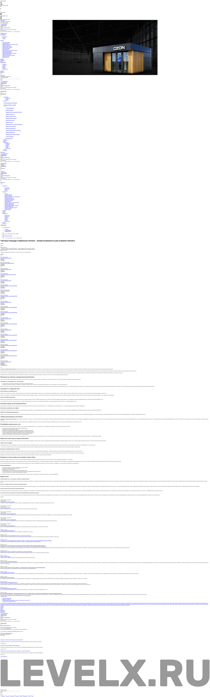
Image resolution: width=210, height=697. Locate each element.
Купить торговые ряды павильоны (7, 525)
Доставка (2, 60)
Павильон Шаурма (6, 43)
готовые (101, 603)
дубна (114, 603)
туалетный (56, 605)
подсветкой (107, 604)
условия (81, 605)
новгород (40, 604)
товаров (25, 605)
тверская (19, 605)
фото (92, 605)
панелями (99, 604)
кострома (160, 603)
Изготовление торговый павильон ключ (8, 582)
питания (103, 604)
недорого (33, 604)
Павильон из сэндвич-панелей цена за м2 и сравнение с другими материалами (15, 650)
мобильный (202, 603)
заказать (118, 603)
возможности (20, 595)
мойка (10, 604)
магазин (182, 603)
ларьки (173, 603)
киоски (148, 603)
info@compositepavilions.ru (5, 27)
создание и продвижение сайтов (13, 631)
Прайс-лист (5, 64)
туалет (49, 605)
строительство (8, 605)
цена (100, 605)
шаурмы (112, 605)
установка (89, 605)
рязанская (177, 604)
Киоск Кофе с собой (6, 48)
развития (162, 604)
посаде (114, 604)
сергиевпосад (191, 604)
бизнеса (29, 595)
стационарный (205, 604)
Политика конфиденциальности (6, 633)
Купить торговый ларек (5, 556)
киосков (151, 603)
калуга (130, 603)
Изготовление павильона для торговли (8, 588)
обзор (50, 604)
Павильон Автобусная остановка (9, 55)
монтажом (19, 604)
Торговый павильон (6, 42)
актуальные (23, 603)
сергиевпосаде (197, 604)
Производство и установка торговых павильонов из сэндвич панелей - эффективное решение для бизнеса (22, 545)
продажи (142, 604)
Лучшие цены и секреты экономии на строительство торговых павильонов (16, 551)
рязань (180, 604)
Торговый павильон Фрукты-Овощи (9, 53)
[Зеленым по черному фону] (0, 11)
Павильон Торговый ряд (7, 51)
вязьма (90, 603)
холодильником (96, 605)
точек (47, 605)
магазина (186, 603)
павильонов (85, 604)
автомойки (9, 603)
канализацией (138, 603)
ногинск (13, 595)
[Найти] (1, 80)
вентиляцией (47, 603)
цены (107, 605)
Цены (1, 61)
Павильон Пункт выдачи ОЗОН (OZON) (10, 44)
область (53, 604)
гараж (93, 603)
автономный (14, 603)
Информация (3, 62)
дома (108, 603)
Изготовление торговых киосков (7, 577)
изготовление (126, 603)
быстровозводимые (35, 603)
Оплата (4, 66)
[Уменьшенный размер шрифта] (0, 1)
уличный (78, 605)
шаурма (109, 605)
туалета (52, 605)
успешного (26, 595)
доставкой (111, 603)
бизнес (27, 603)
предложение (122, 604)
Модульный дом (6, 57)
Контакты (2, 72)
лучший (179, 603)
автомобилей (4, 603)
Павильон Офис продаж (7, 46)
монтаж (15, 604)
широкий (116, 605)
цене (105, 605)
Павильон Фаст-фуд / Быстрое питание (10, 50)
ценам (102, 605)
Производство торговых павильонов (8, 519)
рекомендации (166, 604)
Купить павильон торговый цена (7, 572)
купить (168, 603)
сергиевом (187, 604)
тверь (23, 605)
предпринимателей (133, 604)
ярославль (123, 605)
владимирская (60, 603)
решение (171, 604)
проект (149, 604)
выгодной (71, 603)
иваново (122, 603)
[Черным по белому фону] (0, 6)
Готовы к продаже (6, 56)
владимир (56, 603)
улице (68, 605)
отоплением (68, 604)
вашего (43, 603)
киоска (145, 603)
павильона (76, 604)
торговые (2, 595)
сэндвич (16, 605)
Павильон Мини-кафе (7, 54)
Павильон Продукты (6, 45)
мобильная (194, 603)
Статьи (4, 68)
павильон (72, 604)
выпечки (83, 603)
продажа (139, 604)
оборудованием (57, 604)
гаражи (95, 603)
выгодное (68, 603)
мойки (13, 604)
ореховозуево (63, 604)
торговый (40, 605)
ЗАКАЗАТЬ (3, 260)
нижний (36, 604)
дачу (106, 603)
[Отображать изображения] (1, 13)
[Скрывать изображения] (1, 14)
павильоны (10, 595)
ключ (154, 603)
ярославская (127, 605)
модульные (2, 604)
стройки (13, 605)
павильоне (80, 604)
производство (153, 604)
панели (96, 604)
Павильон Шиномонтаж (7, 52)
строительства (3, 605)
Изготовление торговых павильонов (8, 513)
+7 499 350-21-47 (5, 23)
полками (111, 604)
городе (98, 603)
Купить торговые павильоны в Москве (8, 561)
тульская (65, 605)
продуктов (146, 604)
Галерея (4, 38)
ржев (174, 604)
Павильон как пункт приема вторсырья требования (10, 645)
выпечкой (87, 603)
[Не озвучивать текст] (1, 18)
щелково (119, 605)
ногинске (47, 604)
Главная (1, 606)
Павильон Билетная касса (7, 47)
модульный (7, 604)
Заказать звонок (3, 25)
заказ (116, 603)
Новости (4, 67)
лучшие (16, 595)
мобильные (198, 603)
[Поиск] (1, 73)
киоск (143, 603)
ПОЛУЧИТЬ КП (3, 33)
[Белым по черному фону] (0, 7)
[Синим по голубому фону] (0, 9)
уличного (71, 605)
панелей (93, 604)
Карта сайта (2, 635)
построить (117, 604)
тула (62, 605)
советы (201, 604)
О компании (2, 34)
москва (22, 604)
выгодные (75, 603)
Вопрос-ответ (8, 148)
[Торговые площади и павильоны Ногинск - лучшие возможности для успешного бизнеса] (17, 249)
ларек (171, 603)
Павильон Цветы (6, 49)
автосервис (19, 603)
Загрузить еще (3, 365)
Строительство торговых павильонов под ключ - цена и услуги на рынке (15, 535)
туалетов (59, 605)
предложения (127, 604)
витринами (52, 603)
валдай (40, 603)
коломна (156, 603)
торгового (32, 605)
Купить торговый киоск (5, 507)
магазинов (190, 603)
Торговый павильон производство (7, 530)
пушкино (158, 604)
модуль (206, 603)
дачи (104, 603)
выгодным (80, 603)
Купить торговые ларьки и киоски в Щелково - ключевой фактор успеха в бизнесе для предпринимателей (22, 567)
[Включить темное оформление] (1, 93)
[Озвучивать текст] (1, 17)
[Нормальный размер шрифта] (1, 3)
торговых (44, 605)
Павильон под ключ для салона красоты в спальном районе (11, 639)
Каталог (2, 40)
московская (29, 604)
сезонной (183, 604)
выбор (64, 603)
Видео (4, 37)
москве (25, 604)
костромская (164, 603)
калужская (134, 603)
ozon (1, 603)
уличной (74, 605)
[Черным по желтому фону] (0, 10)
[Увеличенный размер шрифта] (1, 4)
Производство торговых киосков (7, 501)
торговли (28, 605)
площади (5, 595)
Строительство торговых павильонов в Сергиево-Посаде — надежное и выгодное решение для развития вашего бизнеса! (26, 540)
